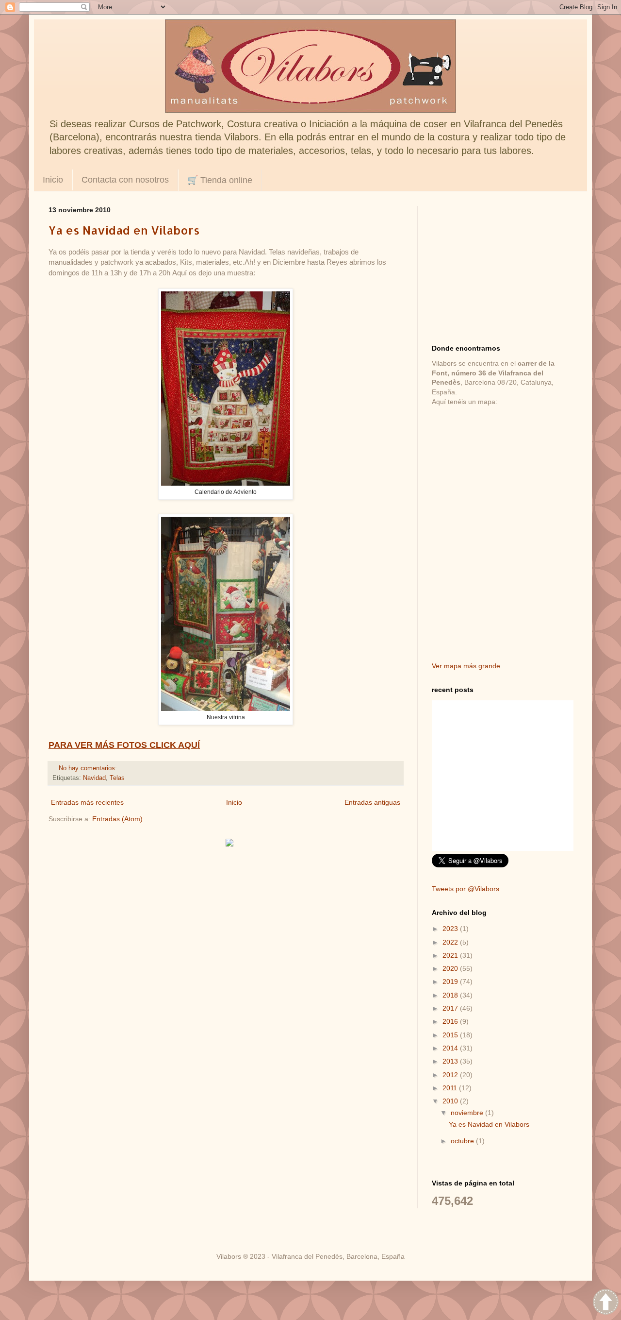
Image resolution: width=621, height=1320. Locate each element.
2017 (451, 1008)
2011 (450, 1088)
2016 (451, 1021)
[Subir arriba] (606, 1303)
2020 (451, 968)
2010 (451, 1101)
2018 (451, 995)
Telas (117, 778)
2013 (451, 1061)
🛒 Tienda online (219, 180)
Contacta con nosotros (125, 180)
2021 (451, 955)
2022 (451, 942)
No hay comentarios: (89, 768)
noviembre (468, 1113)
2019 (451, 981)
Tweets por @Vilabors (465, 889)
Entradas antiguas (372, 802)
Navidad (94, 778)
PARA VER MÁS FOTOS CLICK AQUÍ (124, 745)
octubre (463, 1141)
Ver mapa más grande (466, 666)
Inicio (53, 180)
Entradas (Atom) (117, 819)
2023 (451, 928)
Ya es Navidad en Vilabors (124, 229)
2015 (451, 1035)
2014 (451, 1048)
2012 (451, 1075)
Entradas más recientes (87, 802)
